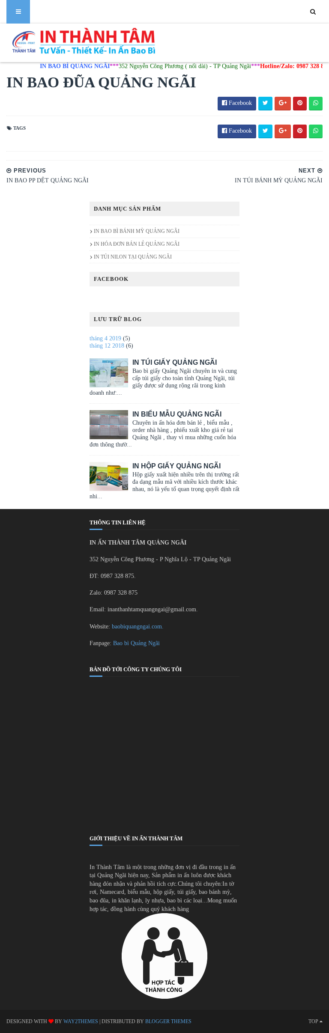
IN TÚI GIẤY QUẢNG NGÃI (174, 362)
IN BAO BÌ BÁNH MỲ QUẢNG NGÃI (136, 231)
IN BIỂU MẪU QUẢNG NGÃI (176, 414)
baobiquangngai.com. (138, 626)
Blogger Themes (168, 1021)
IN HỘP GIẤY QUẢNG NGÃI (176, 466)
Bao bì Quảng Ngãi (136, 643)
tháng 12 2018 (107, 345)
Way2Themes (80, 1021)
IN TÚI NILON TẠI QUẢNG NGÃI (133, 257)
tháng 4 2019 (105, 338)
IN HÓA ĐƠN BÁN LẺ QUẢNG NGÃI (136, 244)
